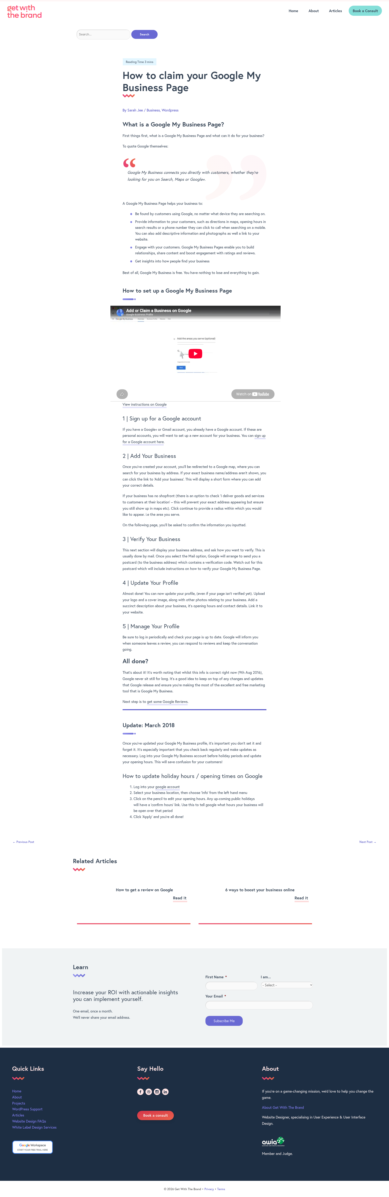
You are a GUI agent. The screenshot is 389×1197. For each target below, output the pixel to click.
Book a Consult (365, 10)
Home (293, 10)
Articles (335, 10)
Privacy (209, 1189)
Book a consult (155, 1115)
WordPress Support (27, 1109)
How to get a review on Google (144, 889)
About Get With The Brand (283, 1107)
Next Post (367, 842)
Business (153, 110)
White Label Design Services (34, 1127)
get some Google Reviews (167, 701)
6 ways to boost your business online (260, 889)
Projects (18, 1103)
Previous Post (23, 842)
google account (167, 786)
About (314, 10)
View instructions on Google (145, 404)
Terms (221, 1189)
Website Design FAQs (29, 1121)
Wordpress (170, 110)
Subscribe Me (224, 1020)
